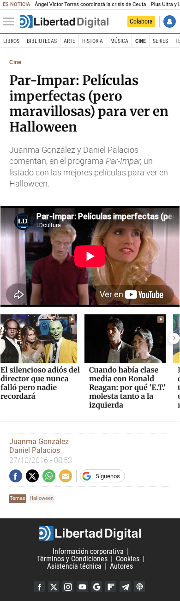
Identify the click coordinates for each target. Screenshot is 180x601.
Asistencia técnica (74, 566)
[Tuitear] (32, 475)
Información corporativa (88, 551)
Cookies (127, 558)
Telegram (125, 586)
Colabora (141, 21)
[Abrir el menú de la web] (10, 22)
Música (119, 41)
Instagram (67, 586)
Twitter (53, 586)
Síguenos (108, 476)
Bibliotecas (42, 41)
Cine (140, 41)
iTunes (139, 586)
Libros (11, 41)
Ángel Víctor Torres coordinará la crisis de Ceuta (90, 4)
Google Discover (96, 586)
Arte (69, 41)
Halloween (42, 498)
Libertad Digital (90, 533)
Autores (121, 566)
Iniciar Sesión (169, 21)
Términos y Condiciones (72, 558)
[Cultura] (64, 21)
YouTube (82, 586)
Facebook (39, 586)
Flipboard (110, 586)
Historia (92, 41)
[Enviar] (48, 475)
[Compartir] (15, 475)
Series (160, 41)
